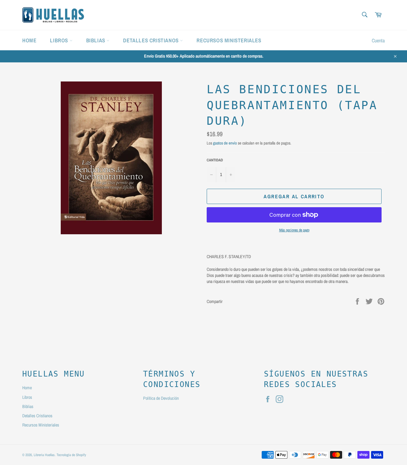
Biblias (96, 40)
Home (29, 40)
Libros (59, 40)
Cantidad (215, 160)
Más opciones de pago (294, 230)
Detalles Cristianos (151, 40)
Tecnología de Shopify (71, 454)
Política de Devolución (161, 398)
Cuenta (378, 40)
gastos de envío (225, 143)
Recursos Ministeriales (229, 40)
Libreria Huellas (44, 454)
